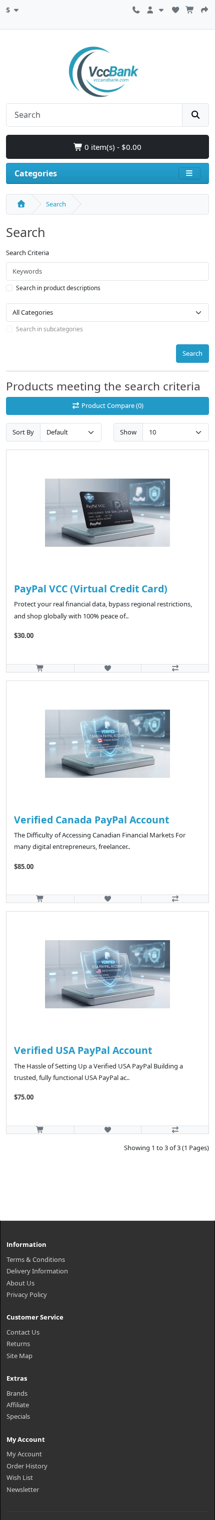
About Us (20, 1282)
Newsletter (22, 1489)
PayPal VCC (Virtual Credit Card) (91, 588)
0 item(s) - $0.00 (112, 147)
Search (56, 203)
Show (128, 432)
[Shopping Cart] (190, 8)
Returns (18, 1343)
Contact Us (23, 1332)
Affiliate (17, 1404)
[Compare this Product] (174, 668)
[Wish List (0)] (175, 8)
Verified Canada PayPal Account (91, 819)
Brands (17, 1393)
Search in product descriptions (58, 288)
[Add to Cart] (40, 668)
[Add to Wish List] (108, 668)
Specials (18, 1416)
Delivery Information (37, 1270)
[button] (13, 8)
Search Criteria (27, 252)
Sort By (23, 432)
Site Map (19, 1355)
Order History (27, 1465)
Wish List (19, 1477)
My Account (24, 1453)
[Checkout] (204, 8)
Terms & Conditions (35, 1259)
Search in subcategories (49, 329)
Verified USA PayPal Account (83, 1050)
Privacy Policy (26, 1294)
